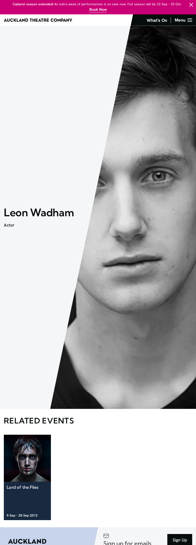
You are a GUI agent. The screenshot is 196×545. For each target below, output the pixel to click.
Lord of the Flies (22, 487)
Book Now (98, 9)
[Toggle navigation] (183, 20)
